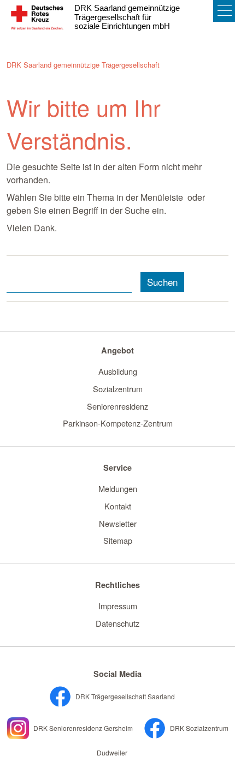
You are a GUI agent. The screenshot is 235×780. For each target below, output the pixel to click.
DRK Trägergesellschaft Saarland (124, 696)
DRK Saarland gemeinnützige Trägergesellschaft (83, 64)
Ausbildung (117, 371)
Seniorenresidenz (117, 406)
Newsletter (118, 523)
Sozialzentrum (118, 388)
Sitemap (117, 540)
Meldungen (117, 488)
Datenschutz (117, 623)
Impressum (117, 605)
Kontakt (117, 506)
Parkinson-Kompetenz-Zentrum (118, 423)
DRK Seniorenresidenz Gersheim (82, 728)
